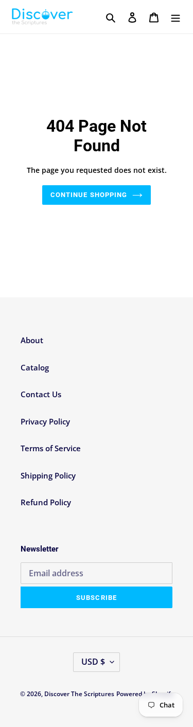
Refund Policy (46, 502)
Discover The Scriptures (79, 693)
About (32, 340)
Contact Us (41, 394)
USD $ (93, 661)
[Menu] (175, 17)
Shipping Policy (48, 475)
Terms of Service (51, 448)
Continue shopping (88, 195)
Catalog (35, 367)
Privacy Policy (45, 421)
